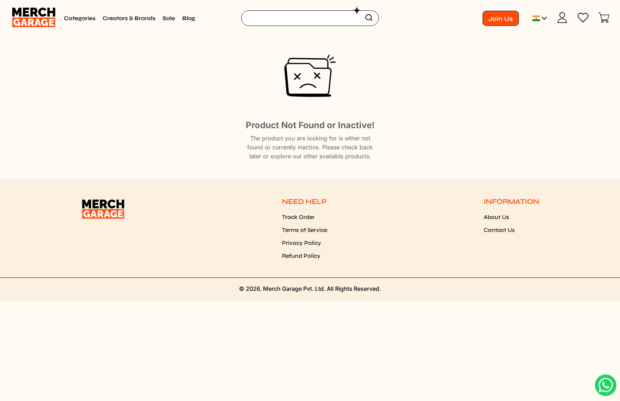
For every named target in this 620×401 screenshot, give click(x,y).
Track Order (298, 217)
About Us (496, 217)
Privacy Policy (301, 242)
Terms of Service (304, 230)
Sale (169, 18)
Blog (188, 18)
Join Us (500, 19)
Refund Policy (301, 255)
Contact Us (499, 230)
